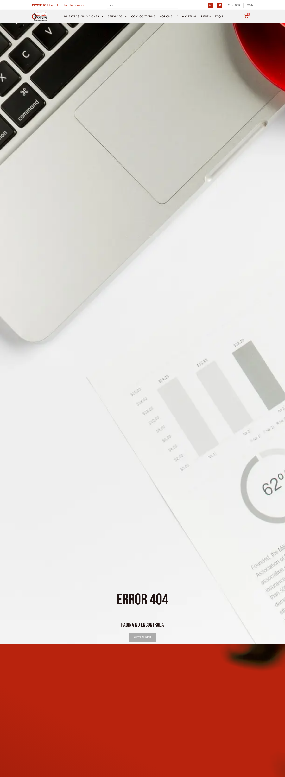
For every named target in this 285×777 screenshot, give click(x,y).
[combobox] (142, 5)
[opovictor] (40, 16)
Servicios (115, 16)
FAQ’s (219, 16)
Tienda (206, 16)
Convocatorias (143, 16)
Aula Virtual (186, 16)
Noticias (166, 16)
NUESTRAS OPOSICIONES (81, 16)
